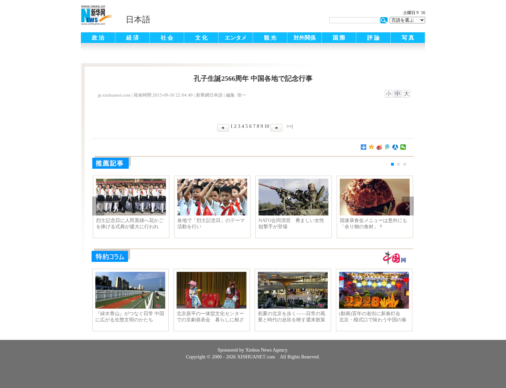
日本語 (138, 19)
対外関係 (305, 38)
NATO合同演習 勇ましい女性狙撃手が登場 (291, 223)
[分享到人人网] (395, 147)
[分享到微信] (403, 147)
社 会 (167, 38)
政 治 (98, 38)
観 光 (270, 38)
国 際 (339, 38)
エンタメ (236, 38)
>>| (289, 126)
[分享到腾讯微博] (387, 147)
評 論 (373, 38)
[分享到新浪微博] (379, 147)
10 (266, 126)
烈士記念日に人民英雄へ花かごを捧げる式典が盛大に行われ (130, 223)
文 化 (201, 38)
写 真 (408, 38)
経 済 (132, 38)
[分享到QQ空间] (372, 147)
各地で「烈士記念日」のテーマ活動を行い (211, 223)
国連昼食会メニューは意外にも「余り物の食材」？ (373, 223)
